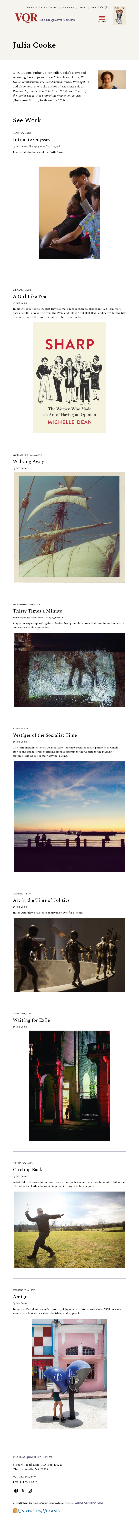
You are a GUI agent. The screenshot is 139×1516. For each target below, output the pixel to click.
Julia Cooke (21, 146)
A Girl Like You (29, 296)
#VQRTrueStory (53, 748)
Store (93, 8)
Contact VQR (81, 1503)
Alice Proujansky (54, 146)
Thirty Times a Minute (37, 611)
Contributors (68, 8)
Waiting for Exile (31, 1020)
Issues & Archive (49, 8)
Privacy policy (96, 1503)
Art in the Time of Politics (41, 900)
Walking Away (28, 461)
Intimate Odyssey (31, 139)
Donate (82, 8)
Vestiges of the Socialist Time (45, 735)
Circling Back (27, 1169)
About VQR (31, 8)
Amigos (21, 1296)
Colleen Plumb (36, 618)
